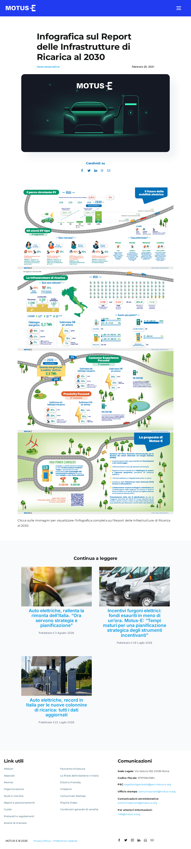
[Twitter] (89, 170)
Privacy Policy (42, 840)
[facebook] (119, 840)
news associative (48, 66)
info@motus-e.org (129, 814)
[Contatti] (145, 840)
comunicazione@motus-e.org (157, 791)
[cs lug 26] (56, 568)
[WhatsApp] (102, 170)
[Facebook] (82, 170)
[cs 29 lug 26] (134, 568)
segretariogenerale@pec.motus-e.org (147, 784)
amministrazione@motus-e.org (137, 802)
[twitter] (125, 840)
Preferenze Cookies (65, 840)
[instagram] (132, 840)
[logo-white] (21, 6)
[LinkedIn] (95, 170)
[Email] (108, 170)
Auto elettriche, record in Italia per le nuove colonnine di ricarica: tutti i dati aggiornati (56, 707)
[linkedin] (138, 840)
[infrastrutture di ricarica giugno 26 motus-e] (56, 657)
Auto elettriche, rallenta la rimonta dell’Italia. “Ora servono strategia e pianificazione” (56, 618)
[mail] (152, 840)
